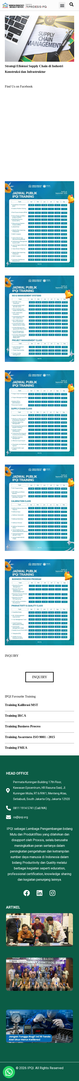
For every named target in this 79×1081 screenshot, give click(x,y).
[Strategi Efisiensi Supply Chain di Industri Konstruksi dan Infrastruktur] (39, 18)
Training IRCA (15, 715)
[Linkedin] (39, 893)
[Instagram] (52, 893)
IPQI (30, 1068)
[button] (62, 5)
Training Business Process (23, 726)
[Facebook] (26, 893)
